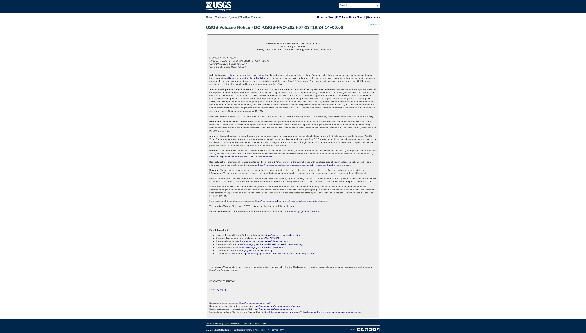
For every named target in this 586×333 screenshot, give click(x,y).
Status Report (235, 78)
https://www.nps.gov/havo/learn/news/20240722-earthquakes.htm (241, 156)
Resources (373, 17)
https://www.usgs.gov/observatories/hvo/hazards (277, 306)
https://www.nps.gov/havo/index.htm (302, 211)
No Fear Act (273, 330)
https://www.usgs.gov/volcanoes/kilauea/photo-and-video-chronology (270, 244)
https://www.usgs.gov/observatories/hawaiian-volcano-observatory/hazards (291, 201)
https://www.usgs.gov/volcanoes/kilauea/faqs (251, 250)
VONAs (330, 17)
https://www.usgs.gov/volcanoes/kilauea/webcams (264, 241)
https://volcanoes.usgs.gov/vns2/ (255, 303)
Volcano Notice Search (351, 17)
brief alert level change (257, 78)
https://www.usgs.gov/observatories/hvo (273, 309)
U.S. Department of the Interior (218, 330)
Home (320, 17)
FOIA (282, 330)
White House (260, 330)
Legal (226, 323)
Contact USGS (260, 323)
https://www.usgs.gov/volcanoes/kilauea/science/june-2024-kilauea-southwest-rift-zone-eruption (304, 165)
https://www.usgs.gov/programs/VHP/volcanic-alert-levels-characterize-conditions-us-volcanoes (315, 312)
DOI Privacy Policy (213, 323)
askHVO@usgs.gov (218, 289)
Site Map (247, 323)
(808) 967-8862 (271, 238)
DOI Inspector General (243, 330)
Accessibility (236, 323)
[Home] (218, 11)
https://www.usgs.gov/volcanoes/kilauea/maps (261, 247)
